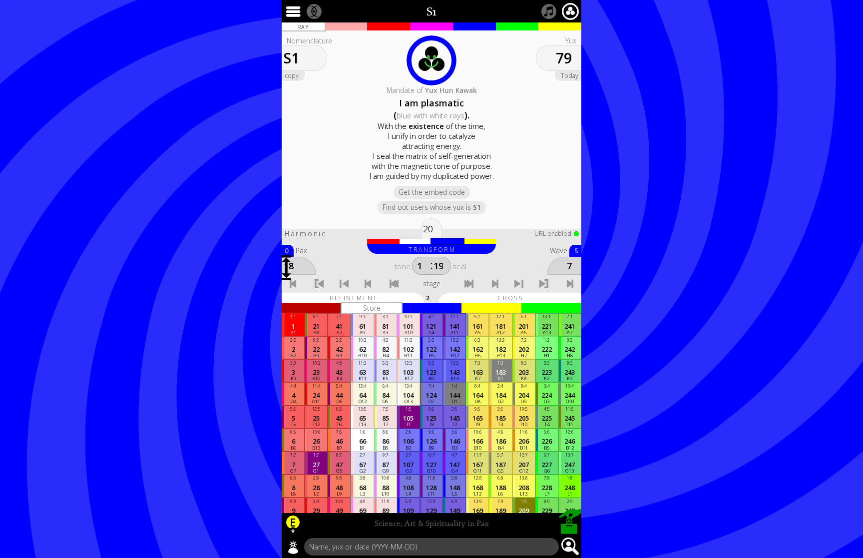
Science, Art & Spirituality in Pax (432, 524)
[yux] (293, 547)
